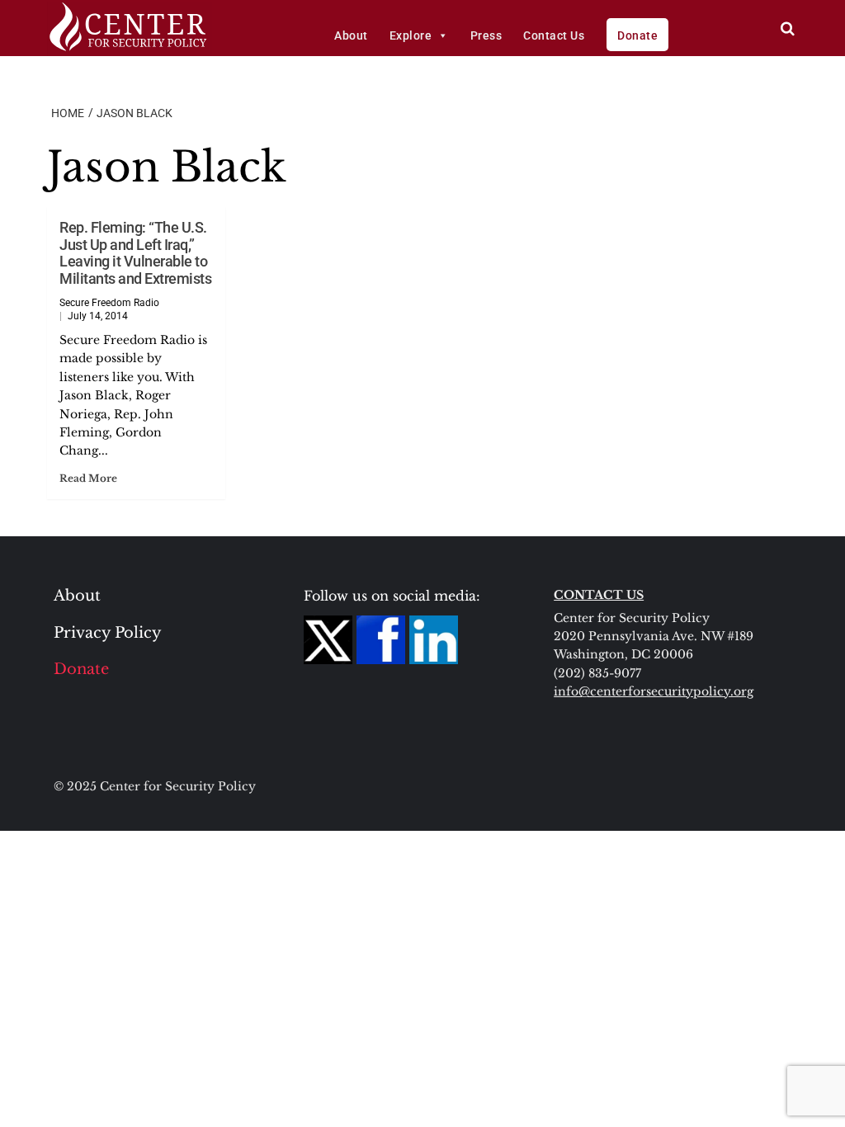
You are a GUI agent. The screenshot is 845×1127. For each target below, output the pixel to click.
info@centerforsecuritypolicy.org (653, 691)
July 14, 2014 (98, 316)
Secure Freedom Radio (109, 303)
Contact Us (553, 35)
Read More (88, 478)
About (351, 35)
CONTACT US (599, 594)
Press (486, 35)
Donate (637, 35)
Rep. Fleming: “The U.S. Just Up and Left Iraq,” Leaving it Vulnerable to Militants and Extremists (135, 253)
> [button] (788, 28)
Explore (410, 35)
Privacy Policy (108, 633)
